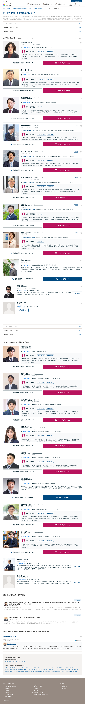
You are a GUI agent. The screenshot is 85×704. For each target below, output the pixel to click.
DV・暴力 (26, 669)
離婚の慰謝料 (34, 668)
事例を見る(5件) (41, 79)
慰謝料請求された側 (39, 671)
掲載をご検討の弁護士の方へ (41, 694)
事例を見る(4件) (41, 513)
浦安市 (23, 661)
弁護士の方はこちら (76, 1)
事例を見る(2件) (41, 540)
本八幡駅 (35, 47)
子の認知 (7, 669)
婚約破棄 (71, 668)
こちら (31, 38)
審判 (14, 671)
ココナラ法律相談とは (10, 686)
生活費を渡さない (52, 669)
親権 (15, 668)
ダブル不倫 (65, 668)
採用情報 (64, 688)
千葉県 (24, 47)
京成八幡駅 (36, 265)
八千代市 (19, 661)
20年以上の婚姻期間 (55, 671)
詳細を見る (77, 293)
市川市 (28, 47)
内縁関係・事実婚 (64, 671)
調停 (11, 671)
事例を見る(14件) (41, 134)
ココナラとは (7, 692)
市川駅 (35, 74)
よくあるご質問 (8, 694)
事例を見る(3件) (41, 160)
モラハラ (45, 669)
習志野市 (15, 661)
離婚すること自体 (42, 668)
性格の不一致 (32, 669)
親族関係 (65, 669)
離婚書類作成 (21, 671)
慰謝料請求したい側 (29, 671)
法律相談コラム (8, 690)
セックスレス (39, 669)
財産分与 (7, 668)
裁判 (17, 671)
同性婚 (70, 671)
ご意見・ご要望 (38, 686)
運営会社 (64, 686)
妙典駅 (30, 306)
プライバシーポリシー (39, 690)
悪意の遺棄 (70, 669)
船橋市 (28, 351)
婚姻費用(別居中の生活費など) (23, 668)
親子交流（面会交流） (52, 668)
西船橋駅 (35, 351)
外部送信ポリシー (38, 692)
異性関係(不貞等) (19, 669)
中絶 (75, 668)
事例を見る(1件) (41, 51)
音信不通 (75, 671)
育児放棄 (76, 669)
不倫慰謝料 (59, 668)
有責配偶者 (47, 671)
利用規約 (36, 688)
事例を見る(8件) (41, 355)
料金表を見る (50, 51)
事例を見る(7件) (41, 382)
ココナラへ (6, 1)
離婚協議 (7, 671)
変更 (80, 23)
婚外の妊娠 (12, 669)
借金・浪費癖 (60, 669)
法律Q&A (6, 688)
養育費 (11, 668)
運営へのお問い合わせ (10, 696)
